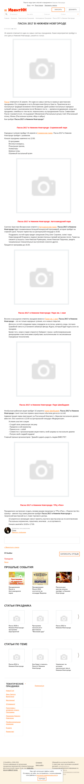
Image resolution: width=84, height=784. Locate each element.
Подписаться (39, 686)
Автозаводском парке (48, 227)
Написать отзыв (69, 554)
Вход (29, 5)
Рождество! (10, 731)
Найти (6, 14)
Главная (6, 18)
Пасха (6, 102)
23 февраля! (10, 704)
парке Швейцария (52, 411)
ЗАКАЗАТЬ (58, 9)
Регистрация (39, 5)
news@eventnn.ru (63, 766)
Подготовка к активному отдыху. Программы (12, 710)
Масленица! (10, 700)
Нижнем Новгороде (58, 2)
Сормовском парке (45, 133)
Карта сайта (39, 765)
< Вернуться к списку (11, 547)
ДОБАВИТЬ (73, 9)
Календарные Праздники (43, 18)
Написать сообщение (19, 532)
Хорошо (42, 779)
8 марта (9, 728)
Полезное (14, 18)
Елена (14, 530)
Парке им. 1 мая (51, 319)
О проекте (39, 762)
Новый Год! (10, 690)
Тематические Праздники (26, 18)
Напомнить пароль (51, 5)
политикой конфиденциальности (47, 775)
